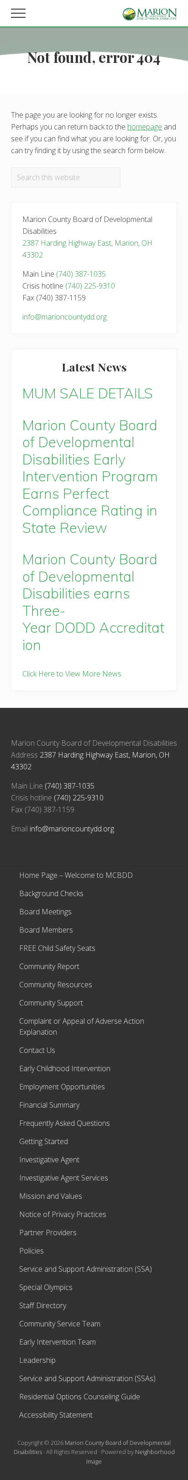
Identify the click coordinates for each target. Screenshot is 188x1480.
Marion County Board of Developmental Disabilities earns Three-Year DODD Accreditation (93, 602)
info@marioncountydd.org (64, 317)
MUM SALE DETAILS (87, 393)
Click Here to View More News (71, 674)
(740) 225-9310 (90, 286)
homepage (144, 127)
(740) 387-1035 (81, 274)
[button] (18, 13)
